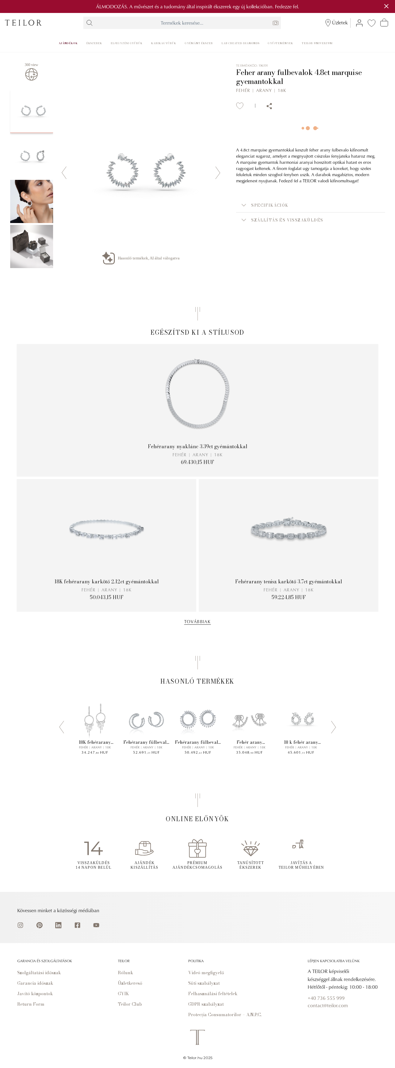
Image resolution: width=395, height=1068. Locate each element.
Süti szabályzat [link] (204, 983)
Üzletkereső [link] (130, 983)
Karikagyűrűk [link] (163, 43)
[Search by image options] (275, 23)
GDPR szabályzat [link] (206, 1004)
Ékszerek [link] (94, 43)
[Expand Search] (89, 23)
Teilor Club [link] (130, 1004)
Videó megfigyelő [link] (206, 972)
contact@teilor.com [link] (328, 1005)
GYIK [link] (123, 993)
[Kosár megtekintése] (384, 22)
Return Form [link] (30, 1004)
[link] (23, 23)
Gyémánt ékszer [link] (199, 43)
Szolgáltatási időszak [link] (39, 972)
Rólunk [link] (125, 972)
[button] (310, 205)
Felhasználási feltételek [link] (213, 993)
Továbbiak (197, 621)
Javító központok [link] (35, 993)
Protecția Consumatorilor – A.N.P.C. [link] (225, 1014)
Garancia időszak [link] (35, 983)
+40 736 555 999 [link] (326, 998)
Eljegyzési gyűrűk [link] (127, 43)
